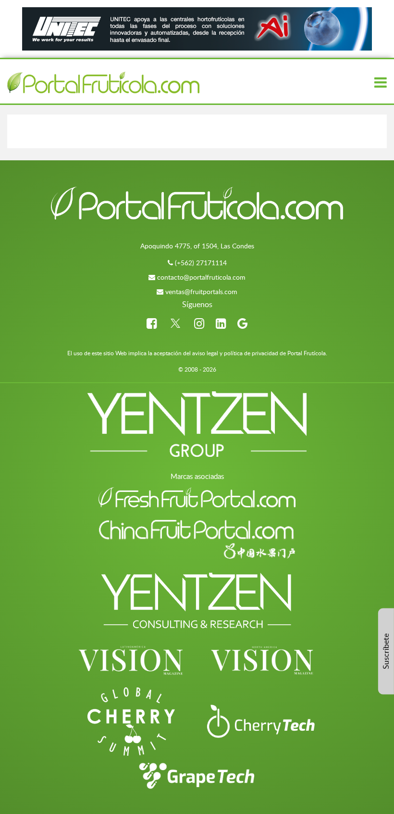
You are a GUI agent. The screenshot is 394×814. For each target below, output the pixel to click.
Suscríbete (386, 651)
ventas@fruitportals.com (201, 291)
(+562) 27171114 (201, 262)
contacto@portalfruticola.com (201, 277)
